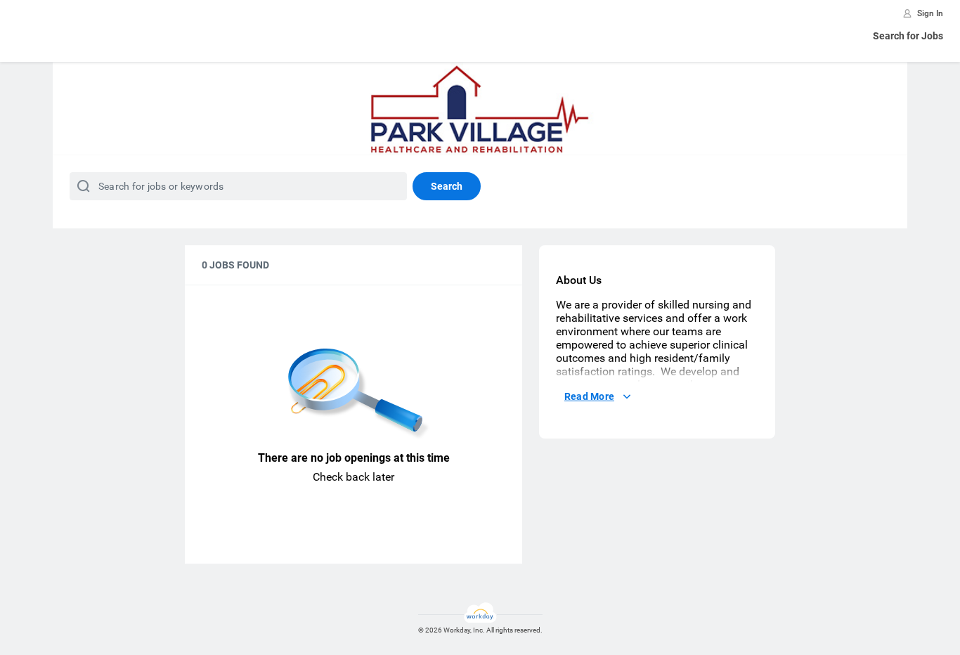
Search (446, 186)
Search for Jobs (908, 35)
